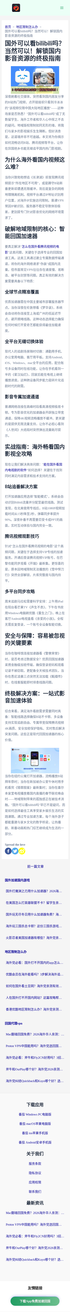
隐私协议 (35, 1173)
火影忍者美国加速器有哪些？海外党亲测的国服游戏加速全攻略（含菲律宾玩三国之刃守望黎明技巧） (35, 937)
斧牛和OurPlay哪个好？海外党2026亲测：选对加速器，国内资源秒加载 (35, 1069)
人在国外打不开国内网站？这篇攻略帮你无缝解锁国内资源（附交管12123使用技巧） (35, 997)
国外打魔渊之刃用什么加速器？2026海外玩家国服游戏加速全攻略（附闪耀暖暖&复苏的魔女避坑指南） (35, 891)
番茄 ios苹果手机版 (35, 1133)
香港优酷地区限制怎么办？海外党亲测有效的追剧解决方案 (35, 1009)
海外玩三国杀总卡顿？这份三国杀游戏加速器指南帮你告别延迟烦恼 (35, 926)
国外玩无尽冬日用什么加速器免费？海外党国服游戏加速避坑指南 (35, 914)
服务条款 (35, 1163)
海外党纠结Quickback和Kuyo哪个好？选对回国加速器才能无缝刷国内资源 (35, 1081)
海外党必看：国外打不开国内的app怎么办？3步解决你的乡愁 (35, 962)
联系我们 (35, 1191)
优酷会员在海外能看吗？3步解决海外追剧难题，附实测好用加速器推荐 (35, 974)
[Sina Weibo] (21, 851)
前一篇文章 (35, 866)
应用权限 (35, 1182)
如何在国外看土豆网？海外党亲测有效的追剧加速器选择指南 (35, 986)
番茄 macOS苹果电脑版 (35, 1123)
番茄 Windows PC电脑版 (35, 1114)
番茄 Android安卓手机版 (35, 1142)
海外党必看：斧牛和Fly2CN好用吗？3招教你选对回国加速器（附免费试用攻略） (35, 1057)
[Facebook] (8, 851)
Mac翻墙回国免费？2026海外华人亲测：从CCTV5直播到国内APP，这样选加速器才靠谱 (35, 1034)
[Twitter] (15, 851)
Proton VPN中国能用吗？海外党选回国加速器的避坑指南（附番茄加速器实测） (35, 1046)
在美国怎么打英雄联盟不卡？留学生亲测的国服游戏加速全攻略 (35, 902)
